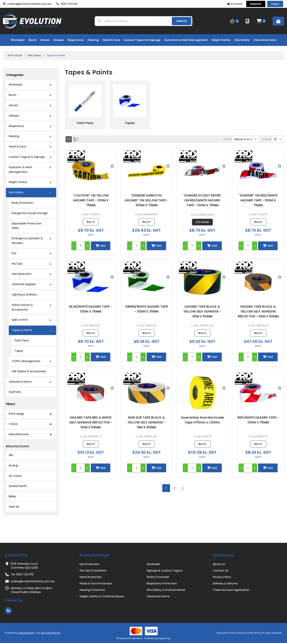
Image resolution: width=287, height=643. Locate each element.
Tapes (19, 351)
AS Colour (15, 476)
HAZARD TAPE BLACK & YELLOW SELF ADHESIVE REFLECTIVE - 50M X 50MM (258, 311)
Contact (236, 4)
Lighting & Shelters (24, 294)
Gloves (13, 105)
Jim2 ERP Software (51, 632)
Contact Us (220, 570)
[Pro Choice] (76, 157)
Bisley (12, 496)
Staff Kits (15, 392)
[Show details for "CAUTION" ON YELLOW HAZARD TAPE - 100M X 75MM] (91, 170)
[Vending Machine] (248, 21)
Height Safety (18, 182)
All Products (14, 55)
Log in (275, 4)
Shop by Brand (278, 21)
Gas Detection (21, 274)
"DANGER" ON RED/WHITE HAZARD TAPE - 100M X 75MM (258, 200)
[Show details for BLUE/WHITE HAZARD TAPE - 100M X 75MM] (91, 281)
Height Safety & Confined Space (102, 596)
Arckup (13, 465)
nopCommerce (26, 632)
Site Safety (16, 192)
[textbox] (136, 21)
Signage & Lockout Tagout (165, 570)
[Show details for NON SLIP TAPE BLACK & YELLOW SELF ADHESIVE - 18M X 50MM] (146, 392)
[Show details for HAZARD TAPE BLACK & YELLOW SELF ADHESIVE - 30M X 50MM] (202, 281)
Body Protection (22, 203)
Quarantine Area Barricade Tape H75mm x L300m (202, 420)
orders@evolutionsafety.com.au (33, 581)
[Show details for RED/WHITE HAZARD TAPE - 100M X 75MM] (258, 392)
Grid (69, 139)
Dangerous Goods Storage (30, 213)
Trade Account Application (231, 590)
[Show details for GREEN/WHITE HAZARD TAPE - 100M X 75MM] (146, 281)
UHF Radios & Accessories (29, 371)
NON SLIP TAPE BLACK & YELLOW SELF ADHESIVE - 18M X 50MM (146, 422)
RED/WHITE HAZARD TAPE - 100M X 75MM (258, 420)
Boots (12, 95)
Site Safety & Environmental (166, 590)
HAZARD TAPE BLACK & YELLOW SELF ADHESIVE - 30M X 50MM (202, 311)
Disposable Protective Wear (26, 225)
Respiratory (16, 126)
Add (102, 245)
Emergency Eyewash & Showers (27, 240)
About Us (219, 564)
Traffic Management (26, 361)
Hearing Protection (92, 590)
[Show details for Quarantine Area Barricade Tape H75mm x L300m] (202, 392)
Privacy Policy (222, 577)
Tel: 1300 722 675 (22, 574)
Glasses (14, 116)
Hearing (14, 136)
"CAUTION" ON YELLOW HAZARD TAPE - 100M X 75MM (91, 200)
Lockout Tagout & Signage (27, 157)
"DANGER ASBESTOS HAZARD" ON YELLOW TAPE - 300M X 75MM (146, 200)
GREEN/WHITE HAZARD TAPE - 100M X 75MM (146, 309)
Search (181, 21)
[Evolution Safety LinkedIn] (8, 610)
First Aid (17, 264)
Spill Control (20, 320)
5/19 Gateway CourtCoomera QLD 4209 (24, 566)
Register (255, 4)
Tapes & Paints (22, 330)
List (76, 139)
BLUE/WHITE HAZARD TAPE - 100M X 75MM (90, 309)
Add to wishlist (112, 166)
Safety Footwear (158, 577)
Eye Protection (89, 564)
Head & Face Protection (96, 583)
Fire (14, 253)
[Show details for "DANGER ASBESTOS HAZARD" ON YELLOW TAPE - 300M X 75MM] (146, 170)
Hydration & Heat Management (20, 169)
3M (11, 455)
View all (14, 507)
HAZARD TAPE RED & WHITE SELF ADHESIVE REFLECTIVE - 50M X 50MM (90, 422)
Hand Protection (91, 577)
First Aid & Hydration (93, 570)
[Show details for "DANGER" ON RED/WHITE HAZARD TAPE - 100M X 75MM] (258, 170)
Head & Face (17, 146)
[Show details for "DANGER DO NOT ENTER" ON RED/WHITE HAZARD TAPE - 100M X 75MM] (202, 170)
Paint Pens (22, 340)
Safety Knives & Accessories (22, 307)
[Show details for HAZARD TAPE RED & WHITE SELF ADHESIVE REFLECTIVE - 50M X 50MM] (91, 392)
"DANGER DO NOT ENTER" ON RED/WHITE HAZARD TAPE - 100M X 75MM (202, 200)
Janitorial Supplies (24, 284)
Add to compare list (112, 177)
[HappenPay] (143, 631)
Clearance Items (20, 382)
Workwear (15, 85)
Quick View (112, 171)
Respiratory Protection (162, 583)
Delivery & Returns (225, 583)
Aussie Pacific (18, 486)
